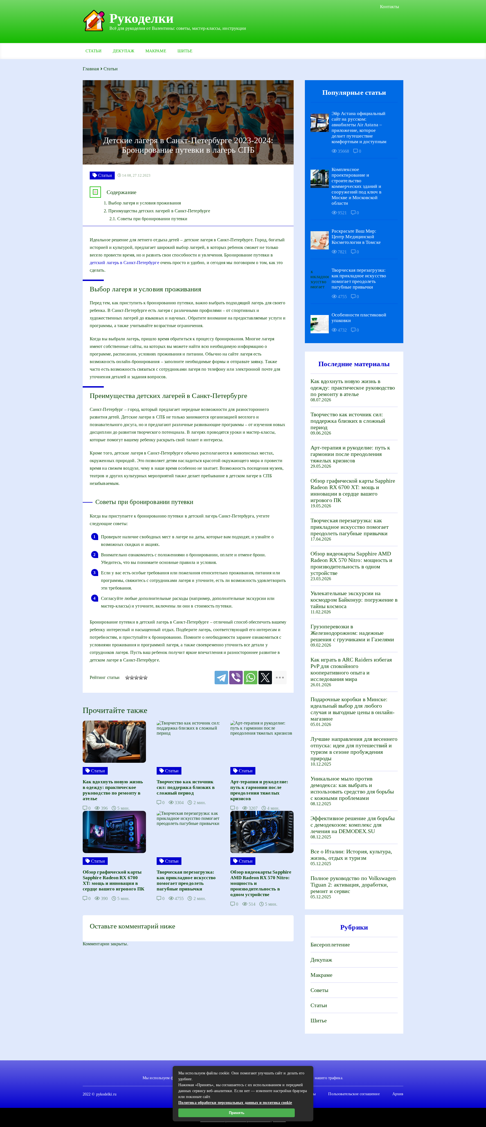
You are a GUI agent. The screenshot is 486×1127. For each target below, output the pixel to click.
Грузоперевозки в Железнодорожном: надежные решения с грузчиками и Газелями (352, 632)
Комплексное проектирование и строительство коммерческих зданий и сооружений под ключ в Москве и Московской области (356, 186)
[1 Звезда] (127, 677)
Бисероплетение (330, 944)
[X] (265, 677)
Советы (319, 990)
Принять (236, 1113)
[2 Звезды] (132, 677)
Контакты (389, 6)
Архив (397, 1094)
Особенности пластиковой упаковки (359, 317)
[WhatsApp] (250, 677)
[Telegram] (221, 677)
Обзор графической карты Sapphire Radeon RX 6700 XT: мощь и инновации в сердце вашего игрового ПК (352, 490)
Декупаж (123, 51)
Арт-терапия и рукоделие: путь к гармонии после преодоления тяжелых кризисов (350, 454)
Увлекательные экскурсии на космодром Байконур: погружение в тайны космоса (354, 599)
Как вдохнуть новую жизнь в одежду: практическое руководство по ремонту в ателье (352, 387)
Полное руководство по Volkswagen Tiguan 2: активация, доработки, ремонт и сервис (353, 884)
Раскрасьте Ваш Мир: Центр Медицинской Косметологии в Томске (356, 236)
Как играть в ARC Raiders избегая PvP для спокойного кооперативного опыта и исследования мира (351, 669)
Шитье (184, 51)
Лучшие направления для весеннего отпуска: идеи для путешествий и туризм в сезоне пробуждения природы (354, 748)
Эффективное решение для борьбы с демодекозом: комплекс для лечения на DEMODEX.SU (352, 824)
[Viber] (236, 677)
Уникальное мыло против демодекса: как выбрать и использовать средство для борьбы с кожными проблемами (352, 788)
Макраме (155, 51)
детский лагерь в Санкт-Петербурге (124, 262)
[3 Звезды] (136, 677)
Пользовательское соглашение (353, 1094)
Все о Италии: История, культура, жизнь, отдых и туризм (351, 854)
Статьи (94, 51)
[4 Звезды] (141, 677)
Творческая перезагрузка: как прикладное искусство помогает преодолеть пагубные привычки (359, 278)
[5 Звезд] (145, 677)
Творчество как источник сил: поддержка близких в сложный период (347, 420)
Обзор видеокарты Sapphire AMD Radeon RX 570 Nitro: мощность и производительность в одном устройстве (351, 563)
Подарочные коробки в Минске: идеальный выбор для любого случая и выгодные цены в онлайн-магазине (352, 709)
